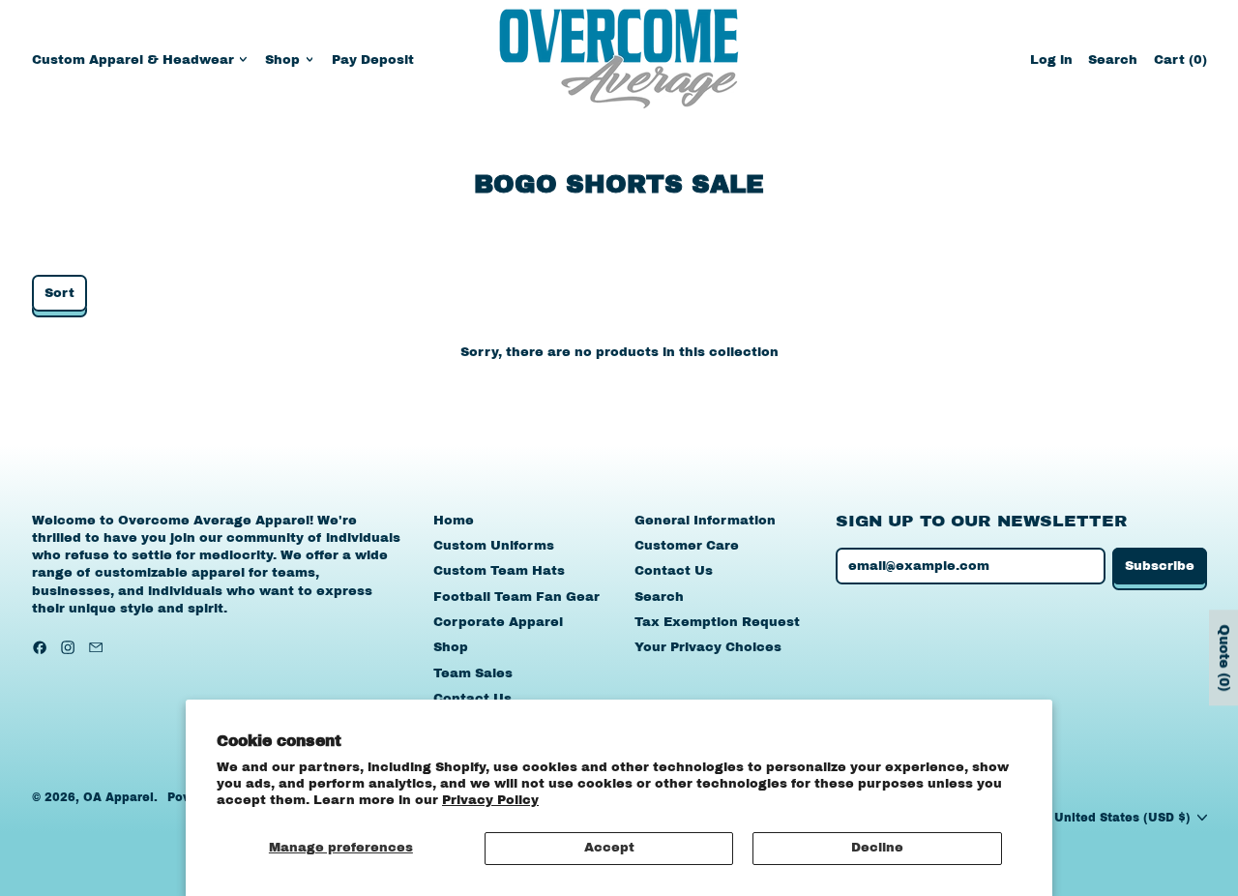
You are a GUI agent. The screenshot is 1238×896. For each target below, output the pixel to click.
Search (659, 597)
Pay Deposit (373, 60)
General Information (705, 520)
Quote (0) (1224, 657)
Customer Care (686, 546)
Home (453, 520)
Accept (609, 847)
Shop (450, 647)
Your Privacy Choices (707, 647)
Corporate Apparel (498, 622)
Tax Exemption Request (717, 622)
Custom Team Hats (499, 571)
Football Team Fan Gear (516, 597)
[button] (1112, 59)
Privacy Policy (490, 800)
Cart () (1180, 64)
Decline (877, 847)
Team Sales (473, 673)
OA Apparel (118, 797)
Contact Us (472, 698)
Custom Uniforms (493, 546)
